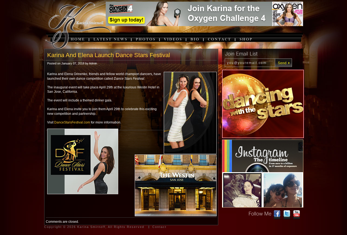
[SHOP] (246, 39)
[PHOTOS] (146, 39)
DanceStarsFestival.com (72, 122)
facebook (277, 214)
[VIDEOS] (173, 39)
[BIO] (195, 39)
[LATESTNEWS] (111, 39)
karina (76, 26)
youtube (296, 214)
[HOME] (78, 39)
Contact (159, 226)
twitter (287, 214)
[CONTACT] (220, 39)
